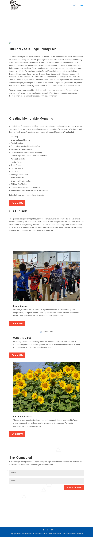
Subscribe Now (74, 487)
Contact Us (17, 203)
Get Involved (18, 517)
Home (11, 23)
